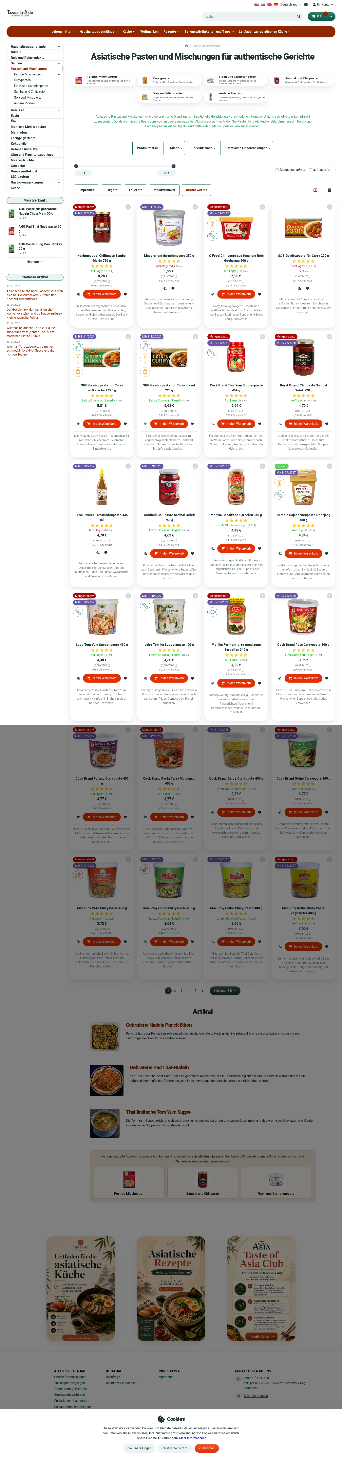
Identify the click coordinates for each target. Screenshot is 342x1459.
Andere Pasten (24, 103)
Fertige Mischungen (28, 74)
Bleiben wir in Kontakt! (121, 1383)
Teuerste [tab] (135, 190)
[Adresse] (238, 1379)
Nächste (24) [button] (223, 991)
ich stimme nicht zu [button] (175, 1448)
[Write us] (238, 1395)
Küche (127, 31)
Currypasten (22, 80)
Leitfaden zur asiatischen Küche (263, 31)
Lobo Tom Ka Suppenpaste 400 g (169, 645)
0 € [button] (322, 16)
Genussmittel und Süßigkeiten (24, 174)
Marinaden (19, 132)
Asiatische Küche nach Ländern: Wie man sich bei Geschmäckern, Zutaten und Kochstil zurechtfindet (35, 295)
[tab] (315, 190)
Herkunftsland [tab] (202, 148)
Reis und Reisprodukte (28, 58)
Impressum (165, 1377)
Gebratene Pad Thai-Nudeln (159, 1067)
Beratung (114, 1371)
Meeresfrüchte (22, 160)
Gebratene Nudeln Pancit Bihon (159, 1025)
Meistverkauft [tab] (164, 190)
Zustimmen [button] (207, 1448)
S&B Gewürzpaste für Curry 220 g (303, 256)
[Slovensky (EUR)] (263, 4)
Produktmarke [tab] (147, 148)
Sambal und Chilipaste (29, 91)
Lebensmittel (61, 31)
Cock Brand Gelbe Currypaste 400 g (236, 778)
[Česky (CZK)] (256, 4)
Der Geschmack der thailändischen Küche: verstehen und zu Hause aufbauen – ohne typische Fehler (35, 313)
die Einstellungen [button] (139, 1448)
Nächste (33, 262)
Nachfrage (113, 1377)
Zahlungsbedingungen (69, 1383)
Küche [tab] (175, 148)
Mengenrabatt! (292, 170)
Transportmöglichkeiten (70, 1389)
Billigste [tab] (111, 190)
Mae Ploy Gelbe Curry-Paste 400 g (236, 908)
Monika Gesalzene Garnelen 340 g (236, 515)
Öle (13, 121)
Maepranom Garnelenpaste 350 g (169, 256)
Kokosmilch (19, 144)
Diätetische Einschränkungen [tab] (246, 148)
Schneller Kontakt (256, 1396)
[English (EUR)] (269, 4)
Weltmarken (149, 31)
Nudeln (16, 52)
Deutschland (291, 6)
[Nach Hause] (20, 13)
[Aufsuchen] (298, 16)
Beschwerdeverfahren (69, 1395)
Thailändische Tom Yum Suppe (158, 1112)
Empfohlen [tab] (87, 190)
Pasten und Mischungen (29, 69)
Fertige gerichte (23, 138)
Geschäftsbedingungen (70, 1377)
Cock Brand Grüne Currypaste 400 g (303, 778)
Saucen (16, 63)
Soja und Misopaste (28, 97)
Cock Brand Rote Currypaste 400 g (303, 645)
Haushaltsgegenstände (97, 31)
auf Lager (322, 170)
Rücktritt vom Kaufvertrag (71, 1401)
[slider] (76, 166)
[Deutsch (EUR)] (276, 4)
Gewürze (17, 110)
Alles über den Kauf (71, 1371)
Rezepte (169, 31)
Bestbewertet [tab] (196, 190)
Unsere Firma (169, 1371)
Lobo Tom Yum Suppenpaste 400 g (102, 645)
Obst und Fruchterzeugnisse (32, 155)
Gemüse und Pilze (24, 149)
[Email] (306, 4)
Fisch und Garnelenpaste (31, 86)
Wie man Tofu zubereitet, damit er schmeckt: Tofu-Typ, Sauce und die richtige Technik (30, 350)
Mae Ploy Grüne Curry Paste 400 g (169, 908)
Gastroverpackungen (27, 182)
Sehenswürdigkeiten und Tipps (207, 31)
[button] (331, 16)
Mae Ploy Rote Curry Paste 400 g (102, 908)
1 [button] (169, 991)
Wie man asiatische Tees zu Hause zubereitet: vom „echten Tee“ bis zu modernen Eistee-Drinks (31, 332)
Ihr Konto (323, 4)
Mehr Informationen (192, 1438)
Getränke (18, 166)
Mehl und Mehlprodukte (28, 127)
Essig (15, 116)
